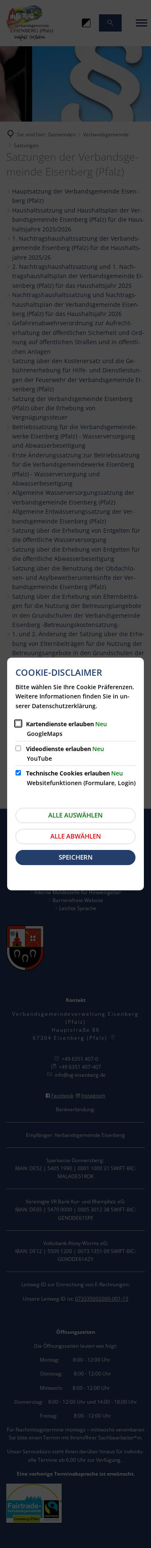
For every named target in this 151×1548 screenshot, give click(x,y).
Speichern (76, 857)
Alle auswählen (75, 815)
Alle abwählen (75, 836)
